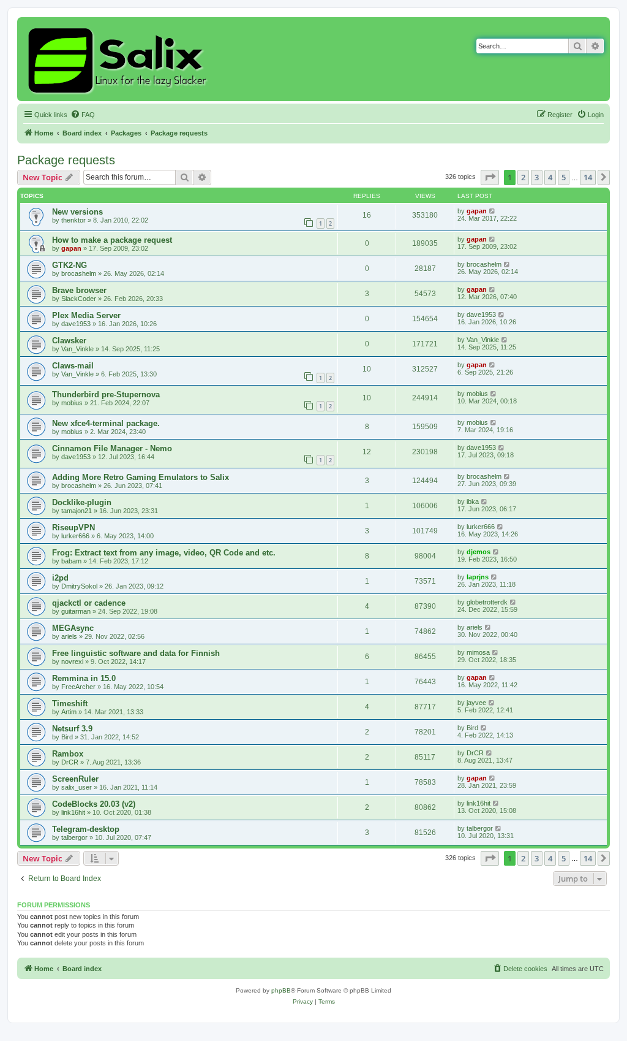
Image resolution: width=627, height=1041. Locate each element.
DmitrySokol (79, 586)
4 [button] (550, 177)
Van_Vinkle (77, 349)
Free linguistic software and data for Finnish (136, 653)
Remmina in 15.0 (84, 678)
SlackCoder (78, 298)
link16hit (73, 812)
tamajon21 (76, 510)
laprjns (478, 577)
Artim (69, 711)
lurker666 (75, 536)
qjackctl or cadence (89, 603)
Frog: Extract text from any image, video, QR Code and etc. (164, 552)
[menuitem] (82, 114)
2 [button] (523, 177)
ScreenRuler (75, 779)
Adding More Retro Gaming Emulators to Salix (140, 477)
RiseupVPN (73, 527)
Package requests (66, 160)
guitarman (76, 611)
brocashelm (78, 273)
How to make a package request (112, 240)
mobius (72, 402)
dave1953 (76, 323)
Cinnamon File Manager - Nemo (112, 448)
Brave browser (79, 290)
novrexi (72, 661)
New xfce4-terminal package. (106, 423)
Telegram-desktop (85, 829)
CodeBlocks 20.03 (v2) (93, 804)
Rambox (67, 753)
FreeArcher (78, 686)
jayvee (476, 702)
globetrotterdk (487, 602)
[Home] (119, 59)
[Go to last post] (493, 211)
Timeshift (70, 703)
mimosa (478, 652)
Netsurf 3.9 (72, 728)
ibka (473, 501)
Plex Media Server (86, 315)
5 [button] (563, 177)
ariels (69, 636)
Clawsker (69, 340)
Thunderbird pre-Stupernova (106, 394)
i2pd (60, 577)
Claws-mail (73, 365)
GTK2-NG (69, 265)
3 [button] (537, 177)
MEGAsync (73, 628)
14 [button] (588, 177)
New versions (77, 211)
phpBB (281, 990)
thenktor (73, 220)
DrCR (69, 762)
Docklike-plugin (81, 502)
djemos (478, 551)
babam (71, 561)
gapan (477, 211)
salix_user (76, 787)
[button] (490, 177)
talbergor (74, 837)
